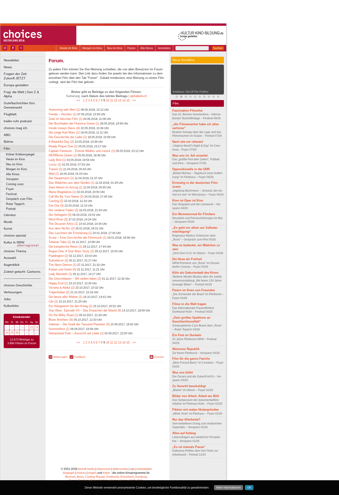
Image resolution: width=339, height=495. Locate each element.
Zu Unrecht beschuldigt (189, 386)
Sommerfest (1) (59, 329)
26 (17, 332)
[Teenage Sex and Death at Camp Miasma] (195, 97)
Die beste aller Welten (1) (65, 297)
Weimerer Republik (185, 349)
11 (111, 100)
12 (115, 100)
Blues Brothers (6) (61, 319)
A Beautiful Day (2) (61, 141)
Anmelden (164, 48)
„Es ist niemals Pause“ (188, 447)
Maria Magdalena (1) (62, 192)
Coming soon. (15, 184)
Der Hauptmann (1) (61, 178)
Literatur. (10, 215)
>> (133, 100)
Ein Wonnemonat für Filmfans (193, 214)
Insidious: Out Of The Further (190, 91)
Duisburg (141, 476)
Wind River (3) (58, 219)
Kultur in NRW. (14, 242)
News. (8, 67)
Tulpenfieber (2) (59, 292)
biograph (68, 472)
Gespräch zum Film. (19, 199)
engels (92, 472)
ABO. (7, 135)
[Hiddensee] (199, 97)
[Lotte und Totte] (213, 97)
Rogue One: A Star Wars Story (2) (71, 251)
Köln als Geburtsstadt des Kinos (195, 272)
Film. (7, 148)
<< (79, 100)
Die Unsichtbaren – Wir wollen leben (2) (75, 278)
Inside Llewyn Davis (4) (64, 128)
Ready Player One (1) (63, 146)
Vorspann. (12, 179)
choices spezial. (15, 235)
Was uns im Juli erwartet (190, 155)
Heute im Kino (68, 48)
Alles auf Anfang (184, 433)
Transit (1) (55, 169)
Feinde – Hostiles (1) (62, 114)
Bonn (80, 476)
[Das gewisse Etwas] (204, 97)
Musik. (8, 222)
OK (249, 487)
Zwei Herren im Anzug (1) (65, 187)
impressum (104, 469)
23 (36, 327)
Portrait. (11, 208)
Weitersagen (60, 357)
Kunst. (8, 228)
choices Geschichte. (18, 285)
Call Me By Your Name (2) (66, 196)
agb (132, 469)
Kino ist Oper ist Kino (187, 200)
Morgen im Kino (92, 48)
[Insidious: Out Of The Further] (181, 97)
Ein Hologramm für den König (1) (70, 306)
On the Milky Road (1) (63, 315)
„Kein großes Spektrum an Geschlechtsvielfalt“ (191, 319)
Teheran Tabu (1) (60, 242)
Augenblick (12, 265)
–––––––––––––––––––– (22, 278)
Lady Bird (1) (57, 160)
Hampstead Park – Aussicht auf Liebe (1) (76, 333)
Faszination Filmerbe (187, 110)
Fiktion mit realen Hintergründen (195, 409)
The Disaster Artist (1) (63, 223)
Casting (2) (56, 201)
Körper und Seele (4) (62, 269)
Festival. (12, 194)
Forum (131, 48)
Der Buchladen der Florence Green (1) (74, 123)
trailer (106, 472)
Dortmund (112, 476)
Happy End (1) (58, 283)
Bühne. (9, 141)
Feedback (80, 357)
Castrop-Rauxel (95, 476)
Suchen (218, 48)
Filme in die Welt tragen (189, 304)
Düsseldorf (127, 476)
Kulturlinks (11, 306)
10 (107, 100)
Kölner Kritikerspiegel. (20, 154)
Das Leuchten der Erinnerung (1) (70, 233)
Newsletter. (12, 60)
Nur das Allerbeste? (186, 419)
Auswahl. (10, 258)
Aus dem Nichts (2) (61, 228)
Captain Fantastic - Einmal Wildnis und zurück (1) (82, 151)
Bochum (70, 476)
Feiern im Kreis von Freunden (193, 290)
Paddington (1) (58, 256)
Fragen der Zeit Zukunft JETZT (25, 76)
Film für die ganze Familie (191, 358)
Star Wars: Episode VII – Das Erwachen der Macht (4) (85, 310)
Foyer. (10, 189)
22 (31, 327)
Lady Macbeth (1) (60, 274)
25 (12, 332)
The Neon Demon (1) (62, 265)
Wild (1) (54, 173)
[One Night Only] (209, 97)
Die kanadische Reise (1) (65, 246)
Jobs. (8, 299)
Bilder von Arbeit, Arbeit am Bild (195, 396)
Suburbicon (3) (58, 260)
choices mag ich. (16, 128)
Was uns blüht (182, 372)
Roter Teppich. (15, 204)
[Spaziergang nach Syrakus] (186, 97)
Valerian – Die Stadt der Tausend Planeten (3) (79, 324)
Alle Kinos (146, 48)
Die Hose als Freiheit (187, 259)
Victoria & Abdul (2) (61, 287)
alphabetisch (138, 96)
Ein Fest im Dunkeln (186, 335)
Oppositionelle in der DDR (191, 169)
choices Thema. (15, 251)
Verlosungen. (13, 292)
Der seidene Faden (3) (63, 210)
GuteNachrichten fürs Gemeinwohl (19, 105)
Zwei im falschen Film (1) (65, 119)
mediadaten (144, 469)
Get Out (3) (56, 205)
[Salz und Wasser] (218, 97)
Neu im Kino (114, 48)
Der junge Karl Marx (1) (64, 132)
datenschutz (120, 469)
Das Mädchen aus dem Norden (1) (71, 182)
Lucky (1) (55, 164)
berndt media (86, 469)
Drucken (159, 357)
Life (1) (53, 301)
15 (128, 100)
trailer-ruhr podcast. (18, 121)
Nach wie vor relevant (187, 141)
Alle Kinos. (13, 174)
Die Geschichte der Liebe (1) (68, 137)
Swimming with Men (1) (64, 109)
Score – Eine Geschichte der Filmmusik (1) (77, 237)
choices (81, 472)
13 (119, 100)
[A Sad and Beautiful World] (190, 97)
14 (123, 100)
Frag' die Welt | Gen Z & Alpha (21, 94)
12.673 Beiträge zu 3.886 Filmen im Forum (21, 341)
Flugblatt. (10, 114)
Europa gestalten (16, 85)
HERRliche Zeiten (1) (63, 155)
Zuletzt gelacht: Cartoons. (22, 271)
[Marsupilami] (176, 97)
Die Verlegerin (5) (60, 214)
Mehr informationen (228, 487)
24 (7, 332)
